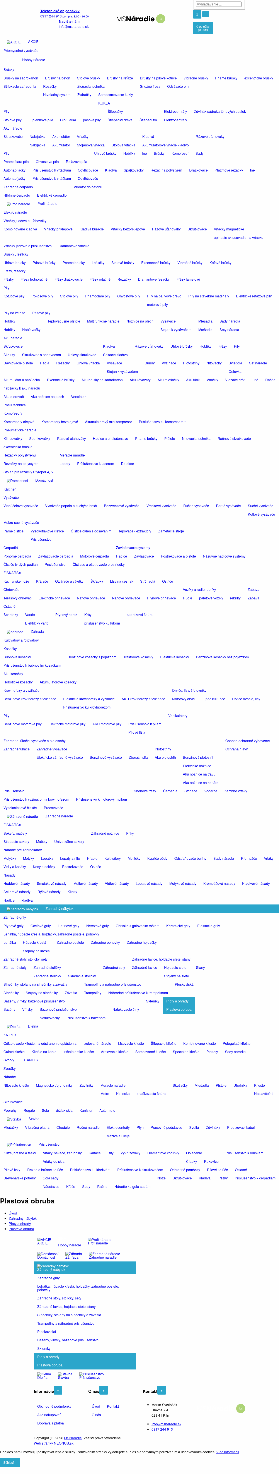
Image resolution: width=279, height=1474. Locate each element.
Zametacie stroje (171, 531)
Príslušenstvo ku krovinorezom (87, 707)
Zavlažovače (144, 556)
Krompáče (249, 858)
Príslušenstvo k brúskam (244, 1152)
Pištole (169, 438)
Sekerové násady (17, 891)
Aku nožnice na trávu (199, 774)
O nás (96, 1414)
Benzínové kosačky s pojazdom (92, 656)
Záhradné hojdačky (142, 942)
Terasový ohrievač (17, 598)
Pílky (130, 833)
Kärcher (9, 489)
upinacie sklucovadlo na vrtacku (238, 237)
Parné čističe (13, 531)
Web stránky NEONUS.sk (53, 1443)
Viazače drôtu (236, 379)
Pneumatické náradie (19, 429)
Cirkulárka (68, 119)
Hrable (92, 858)
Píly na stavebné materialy (208, 296)
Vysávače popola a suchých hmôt (71, 505)
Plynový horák (66, 614)
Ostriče (167, 581)
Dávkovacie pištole (18, 362)
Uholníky (240, 1085)
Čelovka (235, 371)
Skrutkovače (13, 136)
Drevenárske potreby (19, 1178)
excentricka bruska (17, 446)
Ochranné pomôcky (185, 1169)
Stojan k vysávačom (175, 329)
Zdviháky (213, 1127)
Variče (30, 614)
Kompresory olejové (18, 421)
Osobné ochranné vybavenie (247, 740)
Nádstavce (51, 1186)
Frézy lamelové (188, 279)
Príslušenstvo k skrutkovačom (140, 1169)
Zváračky (84, 94)
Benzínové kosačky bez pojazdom (222, 656)
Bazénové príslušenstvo (58, 1009)
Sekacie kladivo (115, 354)
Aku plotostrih (165, 757)
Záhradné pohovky (105, 942)
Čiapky (191, 1161)
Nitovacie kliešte (16, 1085)
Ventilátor (78, 396)
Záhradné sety (114, 967)
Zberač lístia (138, 757)
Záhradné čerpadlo (18, 186)
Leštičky (98, 262)
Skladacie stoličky (82, 975)
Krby (88, 614)
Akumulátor (61, 136)
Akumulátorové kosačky (58, 682)
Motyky (28, 858)
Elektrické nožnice (197, 765)
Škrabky (96, 581)
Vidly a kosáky (14, 866)
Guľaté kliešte (14, 1051)
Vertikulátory (177, 715)
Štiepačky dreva (120, 119)
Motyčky (9, 858)
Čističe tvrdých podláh (20, 564)
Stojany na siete (176, 975)
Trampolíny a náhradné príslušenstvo (112, 984)
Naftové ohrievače (91, 598)
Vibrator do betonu (88, 186)
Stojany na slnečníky (42, 992)
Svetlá (194, 1127)
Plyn (140, 1127)
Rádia (44, 362)
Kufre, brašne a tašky (19, 1152)
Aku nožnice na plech (47, 396)
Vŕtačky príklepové (58, 229)
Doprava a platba (50, 1423)
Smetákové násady (51, 883)
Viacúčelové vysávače (20, 505)
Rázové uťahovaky (210, 136)
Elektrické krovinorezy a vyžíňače (89, 698)
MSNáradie (73, 1437)
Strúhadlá (147, 581)
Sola (45, 1110)
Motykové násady (182, 883)
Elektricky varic (36, 623)
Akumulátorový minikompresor (108, 421)
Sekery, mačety (15, 833)
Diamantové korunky (163, 1152)
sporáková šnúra (140, 614)
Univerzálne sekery (69, 841)
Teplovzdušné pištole (64, 321)
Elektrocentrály (175, 111)
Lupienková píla (41, 119)
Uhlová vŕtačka (88, 362)
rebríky (235, 598)
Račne (102, 1186)
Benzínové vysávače (106, 757)
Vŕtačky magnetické (229, 229)
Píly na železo (14, 312)
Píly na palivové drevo (164, 296)
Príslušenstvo (41, 539)
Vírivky (27, 1009)
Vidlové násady (117, 883)
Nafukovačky (50, 1017)
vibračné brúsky (196, 78)
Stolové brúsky (88, 78)
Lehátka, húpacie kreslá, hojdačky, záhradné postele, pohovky (51, 934)
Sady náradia (229, 321)
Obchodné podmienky (54, 1406)
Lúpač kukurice (213, 698)
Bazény (9, 1009)
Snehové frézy (145, 790)
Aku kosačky (13, 673)
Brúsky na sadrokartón (20, 78)
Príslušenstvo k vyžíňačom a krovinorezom (36, 799)
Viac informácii (227, 1451)
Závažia (71, 992)
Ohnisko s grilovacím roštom (137, 925)
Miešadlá (202, 1085)
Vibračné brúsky (189, 262)
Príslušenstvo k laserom (95, 463)
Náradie (9, 1076)
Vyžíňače (169, 362)
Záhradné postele (70, 942)
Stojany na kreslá (36, 950)
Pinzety (212, 1051)
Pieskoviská (184, 984)
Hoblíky (129, 153)
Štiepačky (115, 111)
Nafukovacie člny (125, 1009)
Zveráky (9, 1068)
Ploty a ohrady (177, 1001)
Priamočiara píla (16, 161)
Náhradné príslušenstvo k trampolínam (138, 992)
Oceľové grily (41, 925)
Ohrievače (11, 589)
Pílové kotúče (217, 1169)
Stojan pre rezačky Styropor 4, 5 (28, 471)
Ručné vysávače (196, 505)
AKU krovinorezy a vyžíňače (143, 698)
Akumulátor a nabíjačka (21, 379)
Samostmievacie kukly (115, 94)
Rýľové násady (49, 891)
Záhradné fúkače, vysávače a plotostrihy (34, 740)
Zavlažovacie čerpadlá (55, 556)
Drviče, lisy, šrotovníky (189, 690)
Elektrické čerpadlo (52, 195)
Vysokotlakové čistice (47, 531)
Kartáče (95, 1152)
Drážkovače (198, 170)
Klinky (72, 891)
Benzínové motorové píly (22, 723)
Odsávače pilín (178, 86)
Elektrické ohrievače (54, 598)
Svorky (8, 1059)
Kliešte (259, 1085)
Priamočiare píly (97, 296)
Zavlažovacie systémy (133, 547)
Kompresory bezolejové (59, 421)
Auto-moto (107, 1110)
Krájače (42, 581)
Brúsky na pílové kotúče (158, 78)
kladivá (27, 900)
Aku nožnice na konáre (200, 782)
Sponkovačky (39, 438)
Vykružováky (130, 1152)
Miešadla (205, 321)
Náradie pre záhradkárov (22, 849)
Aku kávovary (140, 379)
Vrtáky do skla (54, 1161)
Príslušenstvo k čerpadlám (255, 1178)
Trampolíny (92, 992)
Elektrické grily (208, 925)
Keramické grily (178, 925)
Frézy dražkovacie (68, 279)
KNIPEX (10, 1034)
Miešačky (10, 1127)
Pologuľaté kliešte (236, 1043)
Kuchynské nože (16, 581)
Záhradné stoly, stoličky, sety (25, 959)
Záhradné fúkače (16, 749)
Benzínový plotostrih (198, 757)
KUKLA (104, 103)
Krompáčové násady (219, 883)
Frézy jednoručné (34, 279)
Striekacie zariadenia (19, 86)
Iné (144, 153)
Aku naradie (12, 337)
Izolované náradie (97, 1043)
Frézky (8, 279)
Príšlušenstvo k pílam (144, 723)
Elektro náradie (15, 212)
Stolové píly (12, 119)
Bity (111, 1152)
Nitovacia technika (196, 438)
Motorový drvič (183, 698)
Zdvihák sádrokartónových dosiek (220, 111)
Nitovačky (214, 362)
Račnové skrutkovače (234, 438)
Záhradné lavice (144, 967)
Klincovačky (12, 438)
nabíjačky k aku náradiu (21, 388)
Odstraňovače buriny (190, 858)
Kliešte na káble (44, 1051)
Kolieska (123, 1093)
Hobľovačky (31, 329)
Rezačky (50, 86)
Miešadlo (205, 329)
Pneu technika (14, 404)
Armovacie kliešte (114, 1051)
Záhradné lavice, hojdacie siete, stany (161, 959)
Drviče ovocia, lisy (246, 698)
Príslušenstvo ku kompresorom (162, 421)
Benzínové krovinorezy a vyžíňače (29, 698)
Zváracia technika (91, 86)
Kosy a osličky (44, 866)
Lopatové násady (149, 883)
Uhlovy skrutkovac (82, 354)
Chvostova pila (47, 161)
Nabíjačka (37, 136)
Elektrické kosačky (174, 656)
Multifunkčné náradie (103, 321)
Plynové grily (13, 925)
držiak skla (64, 1110)
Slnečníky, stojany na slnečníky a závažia (35, 984)
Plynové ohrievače (161, 598)
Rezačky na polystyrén (21, 463)
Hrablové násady (16, 883)
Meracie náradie (72, 455)
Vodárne (210, 790)
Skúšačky (180, 1085)
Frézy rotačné (100, 279)
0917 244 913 (162, 1429)
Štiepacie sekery (16, 841)
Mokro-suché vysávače (21, 522)
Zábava (253, 589)
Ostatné (9, 606)
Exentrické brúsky (61, 379)
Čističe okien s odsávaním (91, 531)
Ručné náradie (88, 1127)
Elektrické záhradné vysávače (60, 757)
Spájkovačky (134, 170)
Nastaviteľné (264, 1093)
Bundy (150, 362)
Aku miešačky (168, 379)
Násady (9, 875)
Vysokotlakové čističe (20, 807)
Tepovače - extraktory (134, 531)
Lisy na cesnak (121, 581)
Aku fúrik (193, 379)
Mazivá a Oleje (118, 1135)
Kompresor (180, 153)
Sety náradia (229, 329)
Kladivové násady (256, 883)
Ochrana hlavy (236, 749)
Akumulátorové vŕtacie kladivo (165, 145)
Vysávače (168, 321)
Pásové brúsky (44, 262)
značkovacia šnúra (151, 1093)
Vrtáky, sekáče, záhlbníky (62, 1152)
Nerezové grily (97, 925)
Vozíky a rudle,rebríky (199, 589)
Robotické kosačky (18, 682)
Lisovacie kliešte (131, 1043)
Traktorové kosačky (138, 656)
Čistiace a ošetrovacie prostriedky (99, 564)
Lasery (65, 463)
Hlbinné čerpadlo (16, 195)
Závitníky (87, 1085)
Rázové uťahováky (166, 229)
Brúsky (8, 69)
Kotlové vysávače (261, 514)
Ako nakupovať (48, 1414)
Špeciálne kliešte (186, 1051)
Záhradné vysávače (52, 749)
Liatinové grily (68, 925)
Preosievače (53, 807)
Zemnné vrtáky (235, 790)
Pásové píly (41, 312)
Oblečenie (194, 1152)
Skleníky (152, 1001)
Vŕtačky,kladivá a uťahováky (24, 220)
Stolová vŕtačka (123, 145)
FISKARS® (12, 572)
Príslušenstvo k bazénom (86, 1017)
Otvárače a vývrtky (69, 581)
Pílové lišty (136, 732)
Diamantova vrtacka (74, 245)
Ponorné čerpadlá (17, 556)
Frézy (222, 346)
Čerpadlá (10, 547)
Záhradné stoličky (47, 967)
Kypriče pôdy (157, 858)
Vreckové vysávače (161, 505)
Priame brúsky (226, 78)
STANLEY (31, 1059)
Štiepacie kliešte (163, 1043)
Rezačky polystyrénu (19, 455)
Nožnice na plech (139, 321)
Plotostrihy (191, 362)
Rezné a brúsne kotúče (45, 1169)
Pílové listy (11, 1169)
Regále (29, 1110)
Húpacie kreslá (34, 942)
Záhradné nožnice (105, 833)
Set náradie (258, 362)
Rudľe (187, 598)
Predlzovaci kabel (241, 1127)
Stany (200, 967)
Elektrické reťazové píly (254, 296)
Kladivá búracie (92, 229)
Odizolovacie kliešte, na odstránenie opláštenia (40, 1043)
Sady (200, 153)
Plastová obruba (179, 1009)
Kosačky (10, 648)
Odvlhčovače (88, 170)
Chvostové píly (128, 296)
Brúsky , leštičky (15, 254)
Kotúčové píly (13, 296)
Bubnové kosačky (17, 656)
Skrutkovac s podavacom (41, 354)
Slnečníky (11, 992)
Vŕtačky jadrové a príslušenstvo (27, 245)
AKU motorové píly (106, 723)
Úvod (13, 1213)
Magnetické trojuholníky (54, 1085)
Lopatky (47, 858)
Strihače (190, 790)
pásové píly (92, 119)
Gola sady (50, 1178)
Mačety (41, 841)
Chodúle (63, 1127)
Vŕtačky (82, 136)
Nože (161, 1178)
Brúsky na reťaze (120, 78)
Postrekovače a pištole (178, 556)
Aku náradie (12, 128)
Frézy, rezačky (14, 270)
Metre (104, 1093)
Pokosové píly (42, 296)
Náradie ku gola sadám (132, 1186)
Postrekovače (72, 866)
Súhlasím (9, 1462)
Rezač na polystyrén (166, 170)
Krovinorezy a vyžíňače (21, 690)
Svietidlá (235, 362)
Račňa (270, 379)
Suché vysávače (260, 505)
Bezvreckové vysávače (122, 505)
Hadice (121, 556)
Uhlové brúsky (105, 153)
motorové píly (157, 304)
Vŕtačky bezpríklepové (128, 229)
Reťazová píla (76, 161)
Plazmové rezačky (229, 170)
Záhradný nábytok (23, 1218)
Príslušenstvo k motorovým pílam (101, 799)
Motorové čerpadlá (94, 556)
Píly (6, 111)
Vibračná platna (37, 1127)
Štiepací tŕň (148, 119)
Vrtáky (269, 858)
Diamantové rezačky (154, 279)
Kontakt (113, 1406)
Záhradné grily (14, 917)
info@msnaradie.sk (166, 1423)
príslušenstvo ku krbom (102, 623)
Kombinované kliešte (199, 1043)
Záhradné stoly (15, 967)
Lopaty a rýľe (70, 858)
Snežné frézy (150, 86)
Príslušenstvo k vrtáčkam (51, 170)
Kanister (86, 1110)
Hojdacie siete (175, 967)
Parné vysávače (228, 505)
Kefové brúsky (220, 262)
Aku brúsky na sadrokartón (102, 379)
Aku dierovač (13, 396)
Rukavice (211, 1161)
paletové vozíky (211, 598)
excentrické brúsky (258, 78)
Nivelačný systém (56, 94)
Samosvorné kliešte (150, 1051)
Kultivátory (112, 858)
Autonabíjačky (14, 170)
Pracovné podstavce (166, 1127)
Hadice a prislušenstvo (110, 438)
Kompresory (12, 413)
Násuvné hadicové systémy (224, 556)
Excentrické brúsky (155, 262)
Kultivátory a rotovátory (21, 640)
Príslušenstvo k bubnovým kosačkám (32, 665)
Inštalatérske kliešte (78, 1051)
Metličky (134, 858)
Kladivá (148, 136)
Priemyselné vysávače (20, 50)
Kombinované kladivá (20, 229)
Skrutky (9, 354)
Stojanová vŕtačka (91, 145)
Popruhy (10, 1110)
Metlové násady (85, 883)
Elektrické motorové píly (67, 723)
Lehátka (9, 942)
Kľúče (70, 1186)
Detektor (127, 463)
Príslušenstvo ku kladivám (90, 1169)
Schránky (10, 614)
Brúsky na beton (57, 78)
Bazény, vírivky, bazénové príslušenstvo (34, 1001)
